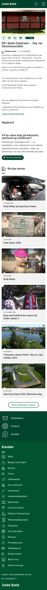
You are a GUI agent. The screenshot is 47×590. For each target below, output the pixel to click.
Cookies (4, 574)
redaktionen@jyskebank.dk (13, 114)
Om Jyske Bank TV (9, 578)
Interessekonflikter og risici (20, 574)
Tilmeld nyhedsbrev (13, 157)
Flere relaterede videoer (23, 405)
